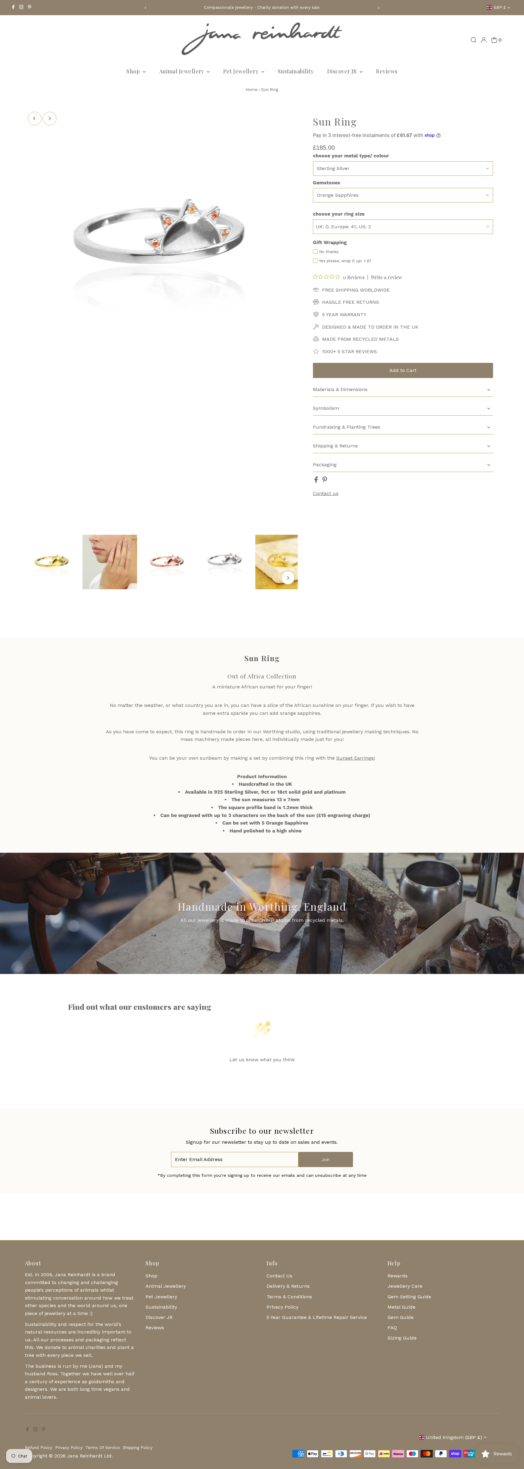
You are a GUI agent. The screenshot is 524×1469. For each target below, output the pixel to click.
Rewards (398, 1276)
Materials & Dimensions (340, 389)
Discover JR (342, 71)
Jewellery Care (405, 1286)
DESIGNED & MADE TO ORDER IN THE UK (370, 327)
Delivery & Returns (288, 1286)
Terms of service (103, 1447)
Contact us (325, 493)
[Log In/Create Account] (483, 40)
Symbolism (326, 408)
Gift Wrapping (330, 242)
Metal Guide (401, 1307)
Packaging (325, 464)
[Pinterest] (29, 7)
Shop (133, 71)
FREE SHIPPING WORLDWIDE (356, 290)
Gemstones (326, 183)
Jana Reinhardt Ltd (89, 1456)
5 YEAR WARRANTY (344, 314)
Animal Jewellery (182, 71)
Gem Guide (401, 1317)
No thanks (329, 251)
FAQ (392, 1327)
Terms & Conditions (289, 1297)
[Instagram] (21, 7)
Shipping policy (138, 1447)
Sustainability (296, 71)
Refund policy (38, 1447)
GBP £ (500, 7)
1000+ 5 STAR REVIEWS (349, 351)
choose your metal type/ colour (351, 156)
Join (326, 1159)
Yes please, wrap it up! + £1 (345, 261)
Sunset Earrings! (355, 758)
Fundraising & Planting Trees (346, 427)
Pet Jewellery (241, 71)
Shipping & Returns (335, 446)
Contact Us (279, 1276)
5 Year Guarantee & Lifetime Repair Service (317, 1317)
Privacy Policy (282, 1307)
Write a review (386, 277)
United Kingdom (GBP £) (454, 1437)
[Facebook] (13, 7)
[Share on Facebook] (316, 481)
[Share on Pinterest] (324, 481)
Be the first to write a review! (262, 1075)
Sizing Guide (402, 1338)
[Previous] (145, 8)
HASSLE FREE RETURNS (350, 302)
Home (251, 89)
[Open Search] (473, 40)
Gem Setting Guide (409, 1297)
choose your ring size (338, 214)
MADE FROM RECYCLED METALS (360, 339)
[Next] (378, 8)
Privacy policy (68, 1447)
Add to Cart (402, 370)
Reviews (386, 71)
